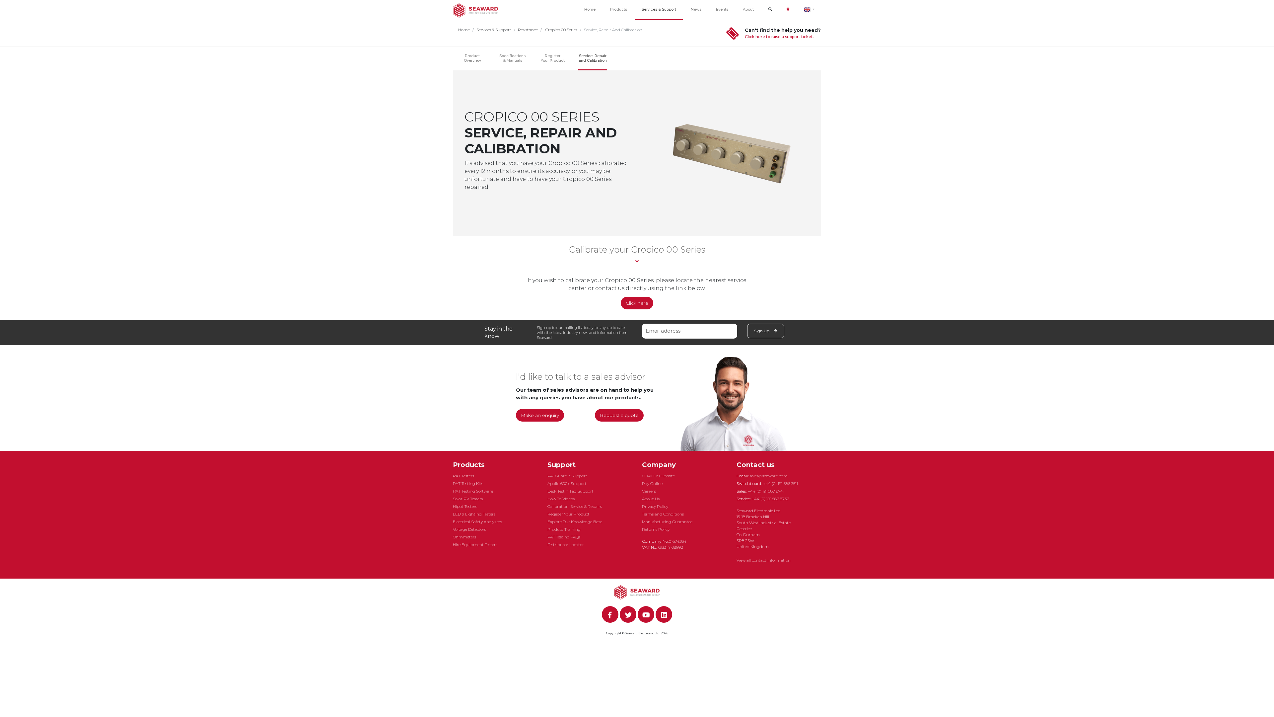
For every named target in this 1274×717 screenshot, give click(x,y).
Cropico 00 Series (560, 29)
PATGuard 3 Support (567, 475)
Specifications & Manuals (512, 58)
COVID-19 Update (658, 475)
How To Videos (561, 498)
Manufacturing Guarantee (667, 521)
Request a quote (619, 415)
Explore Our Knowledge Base (574, 521)
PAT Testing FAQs (563, 536)
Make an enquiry (540, 415)
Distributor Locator (565, 544)
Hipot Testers (465, 506)
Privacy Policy (655, 506)
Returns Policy (656, 529)
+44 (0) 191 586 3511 (780, 483)
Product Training (564, 529)
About (748, 9)
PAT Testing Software (473, 491)
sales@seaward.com (769, 475)
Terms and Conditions (663, 514)
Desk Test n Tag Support (570, 491)
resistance (528, 29)
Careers (649, 491)
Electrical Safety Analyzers (477, 521)
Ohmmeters (464, 536)
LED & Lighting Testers (474, 514)
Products (618, 9)
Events (722, 9)
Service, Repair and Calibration (593, 58)
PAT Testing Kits (468, 483)
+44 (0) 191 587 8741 (766, 491)
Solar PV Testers (468, 498)
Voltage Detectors (469, 529)
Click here (637, 303)
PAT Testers (463, 475)
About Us (651, 498)
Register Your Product (553, 58)
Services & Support (659, 9)
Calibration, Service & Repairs (574, 506)
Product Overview (472, 58)
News (696, 9)
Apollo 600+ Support (567, 483)
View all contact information (764, 560)
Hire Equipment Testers (475, 544)
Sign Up (762, 330)
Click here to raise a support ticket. (779, 36)
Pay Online (652, 483)
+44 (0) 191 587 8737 (770, 498)
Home (590, 9)
